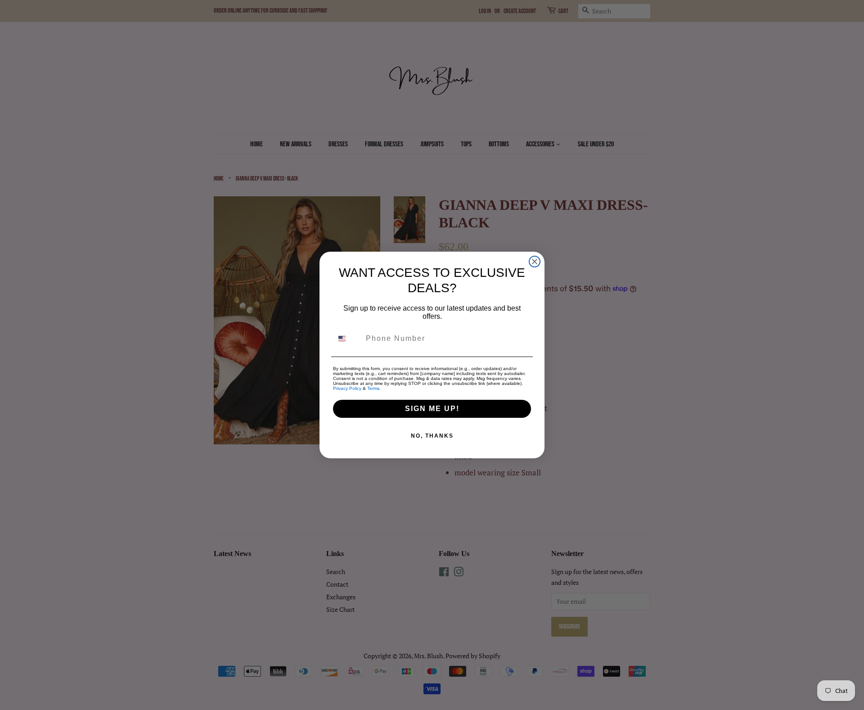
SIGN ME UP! (432, 408)
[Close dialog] (534, 261)
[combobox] (347, 338)
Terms (373, 388)
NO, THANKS (432, 436)
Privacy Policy (347, 388)
